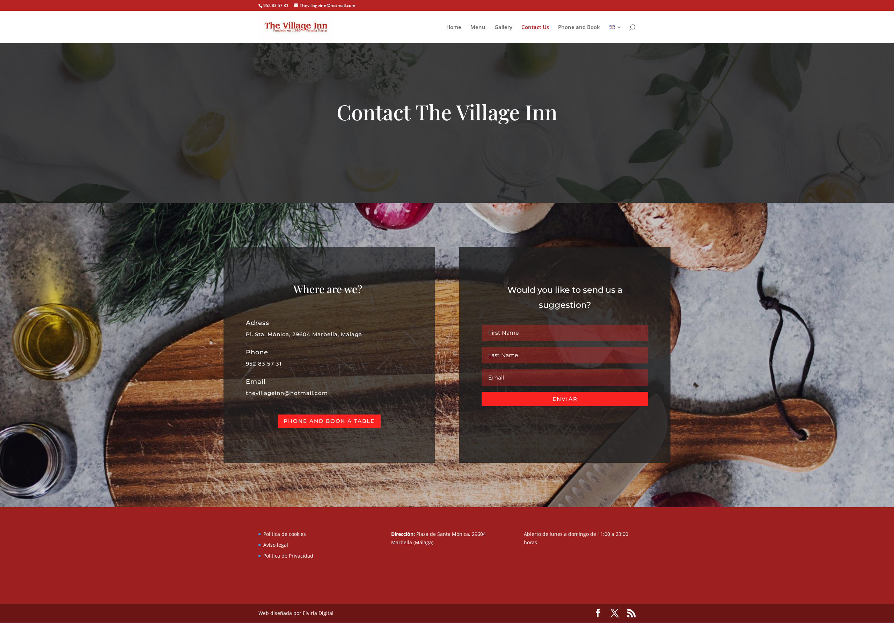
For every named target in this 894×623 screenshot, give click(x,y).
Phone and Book (579, 27)
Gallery (503, 27)
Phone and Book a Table (329, 421)
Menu (477, 27)
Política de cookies (284, 534)
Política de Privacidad (288, 555)
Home (453, 27)
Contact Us (535, 27)
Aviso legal (275, 544)
